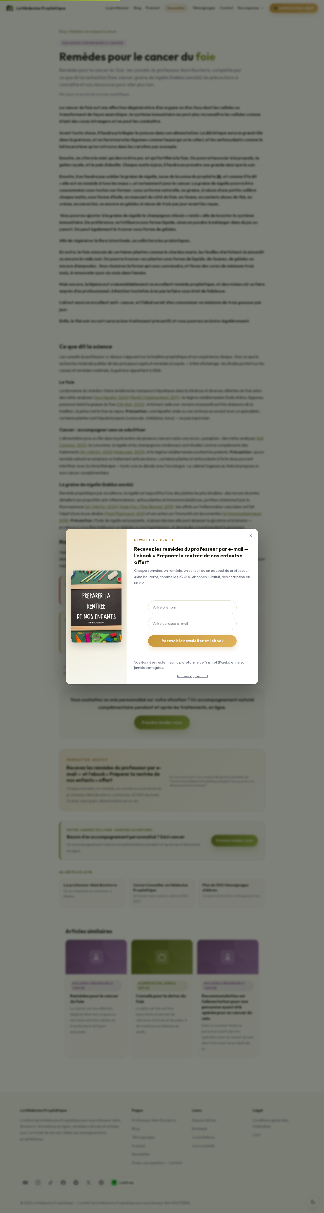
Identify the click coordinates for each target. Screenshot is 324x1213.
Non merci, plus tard (192, 676)
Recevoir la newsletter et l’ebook (192, 640)
